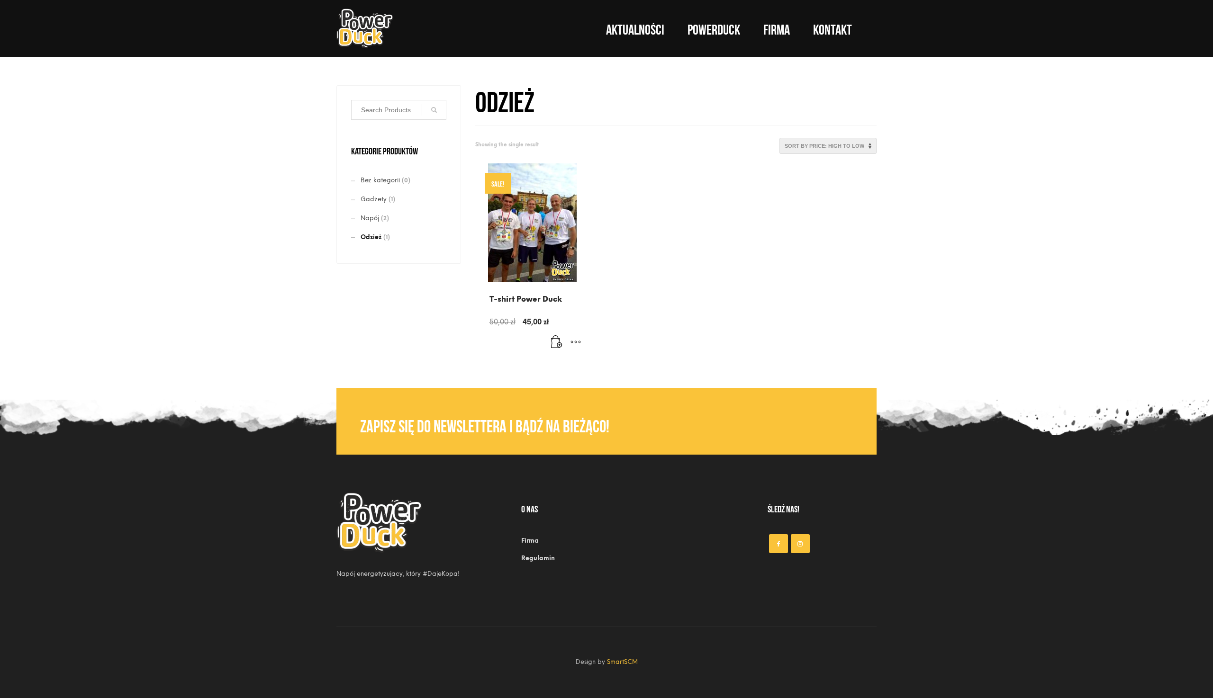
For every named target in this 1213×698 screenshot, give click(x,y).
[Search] (434, 110)
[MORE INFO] (575, 342)
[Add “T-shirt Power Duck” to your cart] (556, 342)
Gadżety (374, 199)
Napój (370, 218)
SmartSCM (622, 661)
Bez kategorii (380, 180)
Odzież (371, 237)
